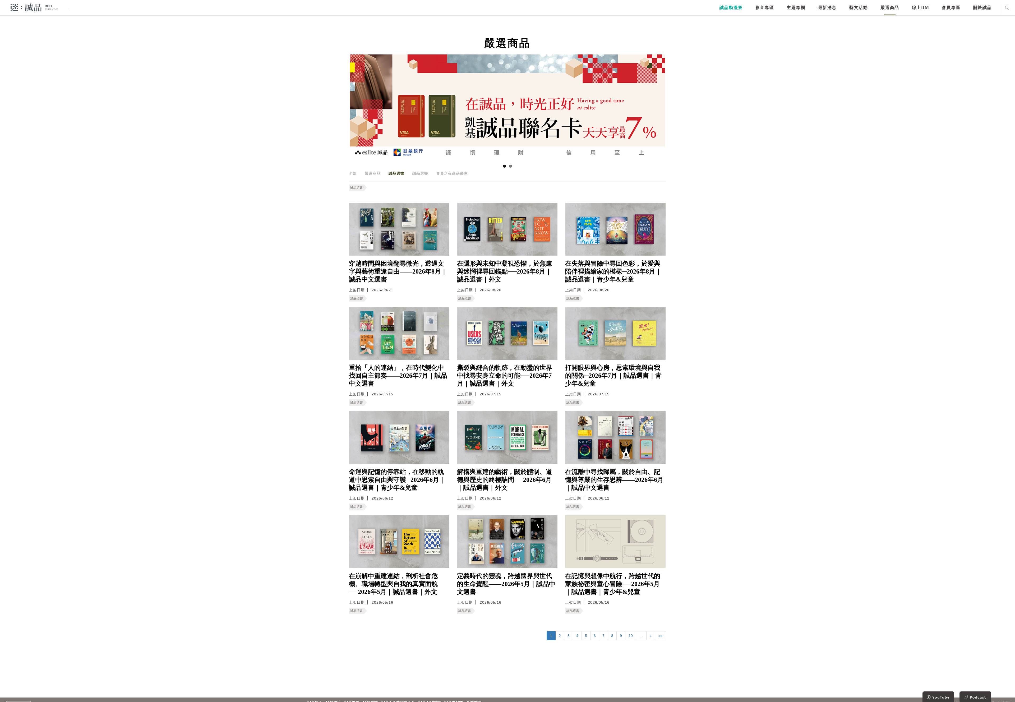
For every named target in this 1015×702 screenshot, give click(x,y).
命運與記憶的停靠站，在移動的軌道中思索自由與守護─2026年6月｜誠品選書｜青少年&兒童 (397, 479)
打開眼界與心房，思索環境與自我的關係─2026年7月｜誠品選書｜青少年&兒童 (613, 375)
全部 (353, 173)
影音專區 (764, 7)
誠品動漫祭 (731, 7)
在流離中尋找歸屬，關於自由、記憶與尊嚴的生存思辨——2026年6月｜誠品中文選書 (614, 479)
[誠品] (34, 7)
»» (660, 636)
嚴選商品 (889, 7)
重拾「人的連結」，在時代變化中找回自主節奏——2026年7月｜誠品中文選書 (398, 375)
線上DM (920, 7)
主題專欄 (796, 7)
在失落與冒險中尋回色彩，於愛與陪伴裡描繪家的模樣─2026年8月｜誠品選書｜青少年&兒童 (613, 271)
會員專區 (951, 7)
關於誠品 (982, 7)
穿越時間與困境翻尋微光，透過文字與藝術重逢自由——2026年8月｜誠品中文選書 (398, 271)
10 (631, 636)
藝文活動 (858, 7)
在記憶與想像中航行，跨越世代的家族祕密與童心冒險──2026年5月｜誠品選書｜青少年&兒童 (612, 583)
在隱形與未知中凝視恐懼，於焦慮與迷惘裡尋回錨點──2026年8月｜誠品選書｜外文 (504, 271)
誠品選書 (396, 173)
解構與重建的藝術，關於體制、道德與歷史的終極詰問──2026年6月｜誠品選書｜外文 (504, 479)
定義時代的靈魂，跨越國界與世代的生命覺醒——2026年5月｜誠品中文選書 (506, 583)
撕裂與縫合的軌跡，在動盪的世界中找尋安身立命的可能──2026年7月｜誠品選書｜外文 (504, 375)
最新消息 (827, 7)
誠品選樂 (420, 173)
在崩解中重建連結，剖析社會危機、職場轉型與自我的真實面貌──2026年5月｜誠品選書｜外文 (393, 583)
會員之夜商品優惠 (452, 173)
